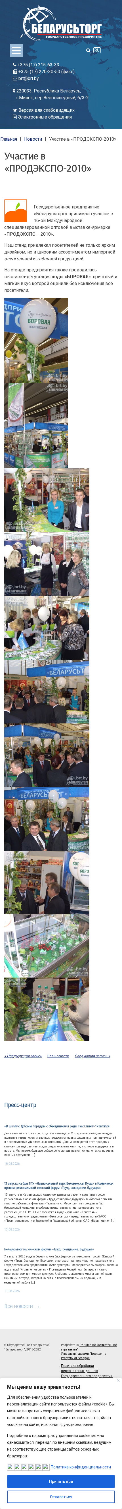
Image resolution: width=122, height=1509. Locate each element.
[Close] (118, 1380)
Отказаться (61, 1497)
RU (97, 50)
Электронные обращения (44, 117)
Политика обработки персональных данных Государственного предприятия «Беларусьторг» (87, 1373)
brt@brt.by (28, 78)
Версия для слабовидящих (46, 110)
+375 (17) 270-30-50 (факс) (46, 71)
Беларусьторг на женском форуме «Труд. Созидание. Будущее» (49, 1249)
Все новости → (22, 1305)
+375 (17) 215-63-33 (37, 64)
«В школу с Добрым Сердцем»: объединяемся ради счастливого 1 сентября (57, 1126)
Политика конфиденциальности (81, 1467)
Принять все (61, 1481)
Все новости (58, 1056)
